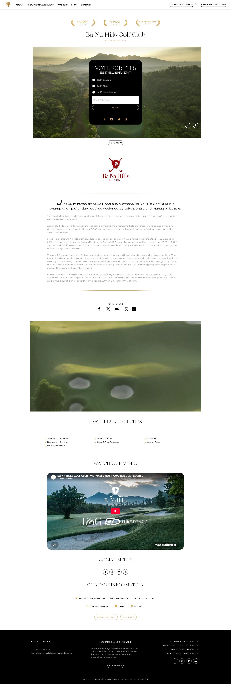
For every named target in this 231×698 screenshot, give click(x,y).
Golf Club (102, 86)
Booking (128, 617)
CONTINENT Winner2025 (83, 22)
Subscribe (115, 665)
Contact (86, 5)
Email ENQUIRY (106, 617)
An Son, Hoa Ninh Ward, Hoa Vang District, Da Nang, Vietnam (117, 598)
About (20, 5)
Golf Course (104, 80)
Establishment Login (213, 4)
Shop (74, 5)
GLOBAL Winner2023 (148, 22)
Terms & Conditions (136, 679)
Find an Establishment (40, 5)
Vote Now (115, 143)
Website (139, 606)
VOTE (115, 107)
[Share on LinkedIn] (134, 310)
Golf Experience (106, 92)
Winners (62, 5)
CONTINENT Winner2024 (115, 22)
